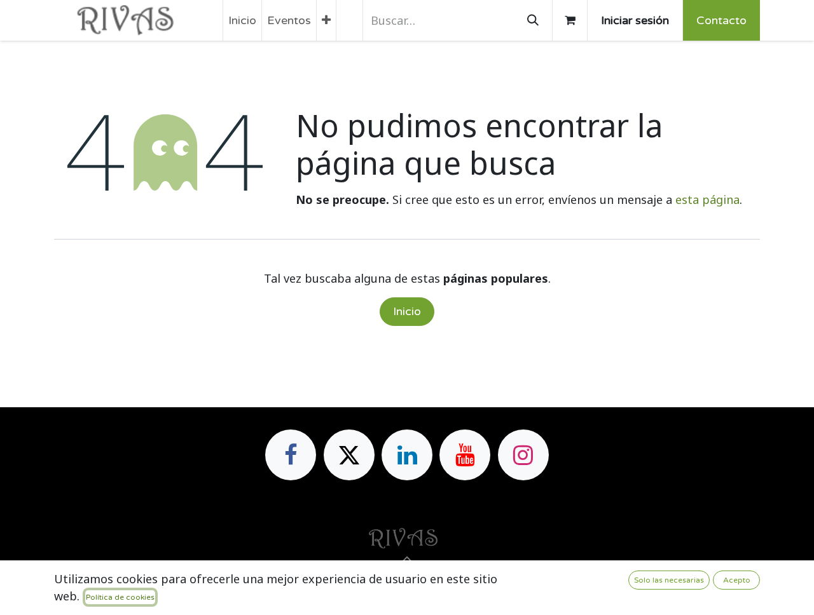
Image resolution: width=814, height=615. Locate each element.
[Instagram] (523, 454)
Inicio (407, 311)
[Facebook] (290, 454)
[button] (407, 559)
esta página (707, 199)
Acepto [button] (736, 580)
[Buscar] (533, 20)
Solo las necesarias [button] (669, 580)
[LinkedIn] (407, 454)
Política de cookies (120, 597)
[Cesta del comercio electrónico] (570, 20)
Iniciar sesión (635, 20)
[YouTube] (464, 454)
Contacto (721, 20)
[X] (349, 454)
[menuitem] (242, 20)
